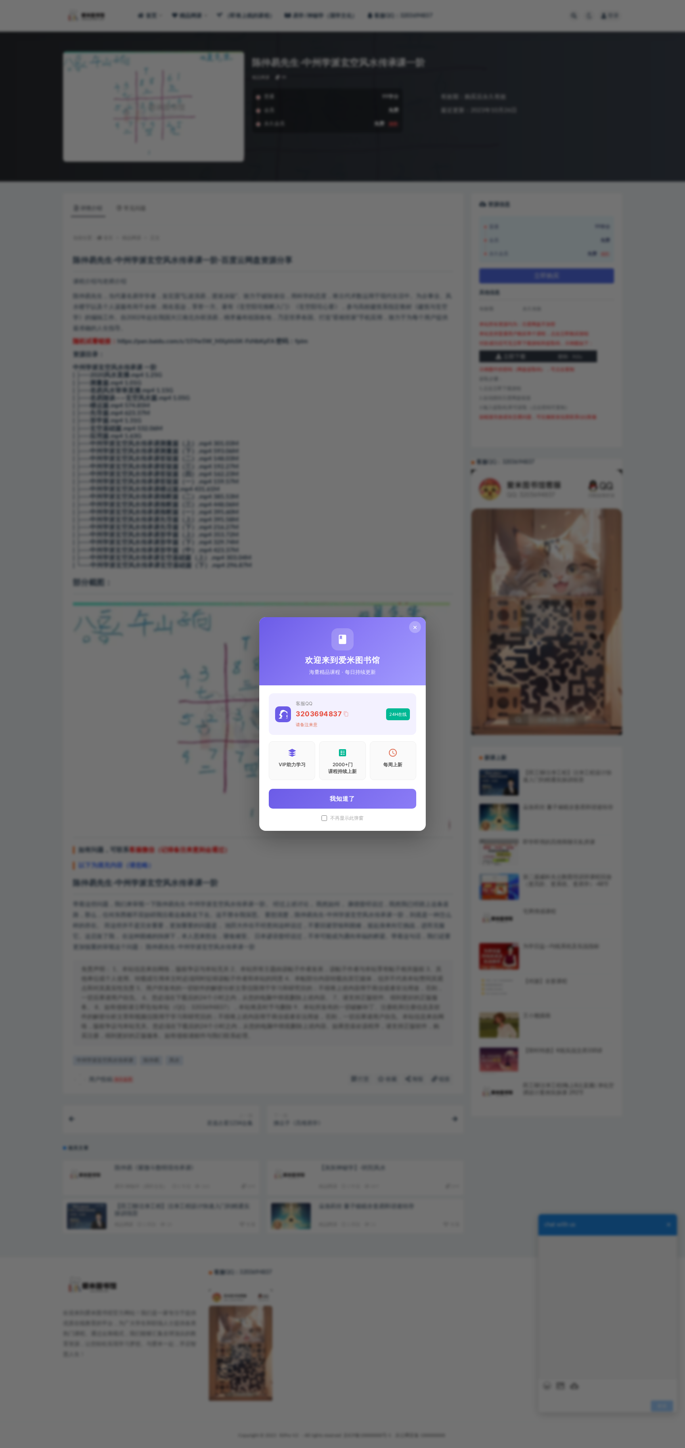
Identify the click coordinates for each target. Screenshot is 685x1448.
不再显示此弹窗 (347, 818)
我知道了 (342, 798)
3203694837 (319, 714)
